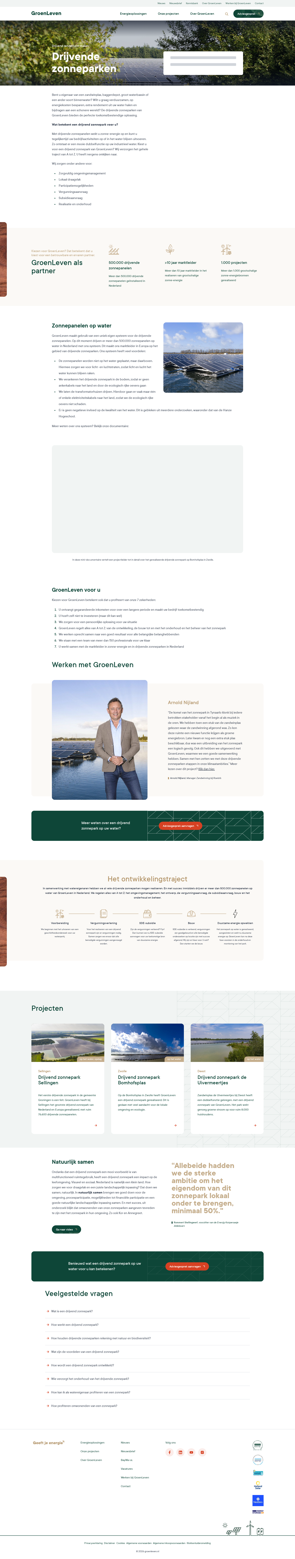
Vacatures (127, 1468)
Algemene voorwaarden (139, 1543)
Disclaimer (109, 1543)
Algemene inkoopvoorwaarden (169, 1543)
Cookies (120, 1543)
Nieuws (161, 3)
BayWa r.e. (127, 1460)
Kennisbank (192, 3)
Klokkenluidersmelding (199, 1543)
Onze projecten (168, 14)
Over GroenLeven (211, 3)
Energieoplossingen (133, 14)
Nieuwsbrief (175, 3)
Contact (259, 3)
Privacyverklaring (93, 1543)
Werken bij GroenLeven (238, 3)
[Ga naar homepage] (46, 13)
